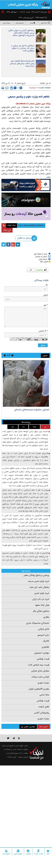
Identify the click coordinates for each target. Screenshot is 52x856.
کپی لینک (7, 230)
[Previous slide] (12, 355)
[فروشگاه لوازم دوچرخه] (26, 200)
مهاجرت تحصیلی (41, 653)
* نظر (46, 305)
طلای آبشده (44, 706)
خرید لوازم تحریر (41, 593)
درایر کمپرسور (43, 635)
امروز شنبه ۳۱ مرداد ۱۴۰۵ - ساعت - (32, 12)
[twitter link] (8, 738)
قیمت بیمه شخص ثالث (38, 665)
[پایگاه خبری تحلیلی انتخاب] (45, 4)
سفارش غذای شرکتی (40, 671)
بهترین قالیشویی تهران (39, 689)
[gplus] (13, 244)
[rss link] (19, 738)
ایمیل (45, 295)
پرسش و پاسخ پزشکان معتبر (36, 575)
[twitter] (3, 244)
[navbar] (49, 12)
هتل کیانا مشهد (42, 605)
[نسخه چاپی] (2, 88)
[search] (3, 12)
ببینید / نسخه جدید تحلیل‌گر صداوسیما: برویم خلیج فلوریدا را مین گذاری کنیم (25, 547)
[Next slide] (5, 355)
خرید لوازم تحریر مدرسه (38, 581)
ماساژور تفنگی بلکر (41, 611)
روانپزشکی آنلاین (41, 712)
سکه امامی (44, 695)
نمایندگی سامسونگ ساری (37, 623)
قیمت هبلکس (43, 659)
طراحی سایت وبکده (40, 677)
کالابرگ (46, 641)
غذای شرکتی (43, 629)
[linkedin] (18, 244)
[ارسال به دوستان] (6, 88)
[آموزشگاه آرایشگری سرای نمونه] (26, 214)
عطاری (46, 617)
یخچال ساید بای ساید (39, 587)
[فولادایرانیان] (26, 185)
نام (47, 284)
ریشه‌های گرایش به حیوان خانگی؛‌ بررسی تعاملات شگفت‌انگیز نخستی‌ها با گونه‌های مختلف (21, 33)
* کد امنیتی (43, 330)
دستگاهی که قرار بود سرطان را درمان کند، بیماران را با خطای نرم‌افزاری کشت (22, 48)
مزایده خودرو (43, 683)
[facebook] (8, 244)
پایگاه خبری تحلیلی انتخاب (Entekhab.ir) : (33, 103)
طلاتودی (45, 647)
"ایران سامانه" (11, 757)
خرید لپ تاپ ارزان (40, 599)
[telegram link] (14, 738)
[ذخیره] (11, 88)
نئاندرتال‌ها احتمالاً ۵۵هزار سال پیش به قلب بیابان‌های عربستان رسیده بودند (22, 63)
